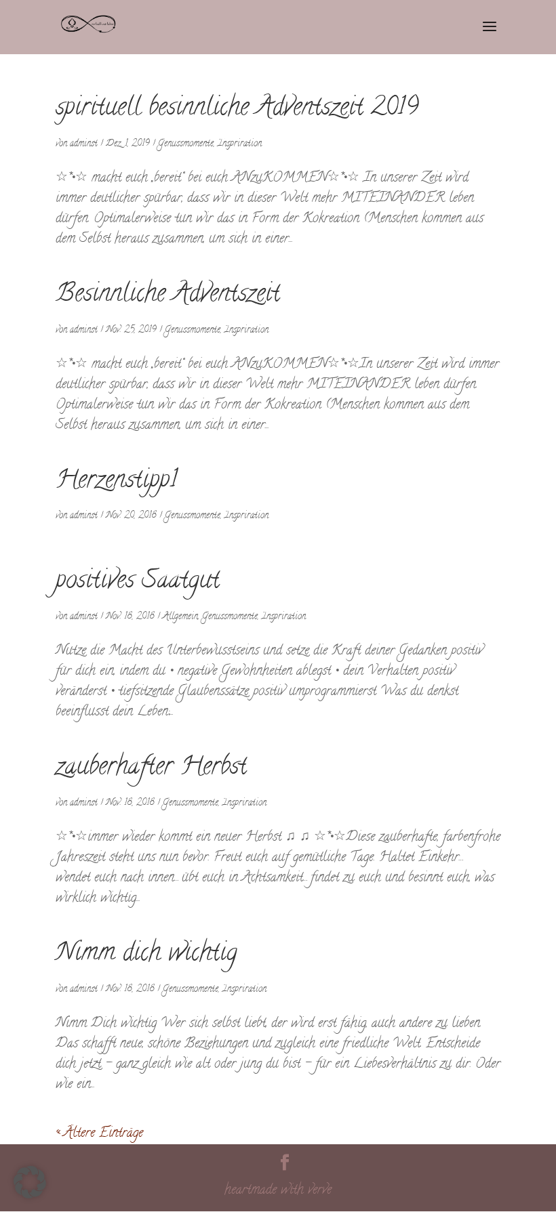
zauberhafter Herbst (151, 768)
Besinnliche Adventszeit (168, 295)
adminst (84, 144)
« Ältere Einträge (99, 1133)
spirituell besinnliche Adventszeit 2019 (237, 109)
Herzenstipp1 (116, 481)
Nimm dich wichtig (146, 954)
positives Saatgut (138, 582)
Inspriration (240, 144)
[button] (30, 1182)
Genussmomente (186, 144)
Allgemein (180, 617)
